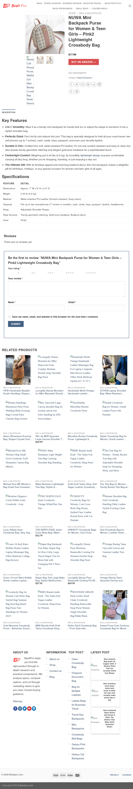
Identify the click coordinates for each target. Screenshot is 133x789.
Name (12, 302)
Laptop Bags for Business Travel (79, 704)
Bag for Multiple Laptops (76, 690)
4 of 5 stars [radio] (60, 273)
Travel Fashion (52, 3)
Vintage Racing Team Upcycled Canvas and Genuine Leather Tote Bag (113, 579)
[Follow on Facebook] (15, 708)
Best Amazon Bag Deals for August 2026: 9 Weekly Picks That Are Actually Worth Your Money (109, 666)
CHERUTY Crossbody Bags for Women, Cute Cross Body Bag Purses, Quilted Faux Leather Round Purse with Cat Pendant (82, 531)
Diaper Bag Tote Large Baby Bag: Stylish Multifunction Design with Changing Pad (50, 579)
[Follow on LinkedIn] (34, 708)
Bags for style (113, 3)
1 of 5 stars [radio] (12, 273)
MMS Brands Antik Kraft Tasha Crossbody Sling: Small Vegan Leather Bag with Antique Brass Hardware (48, 627)
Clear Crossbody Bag (78, 663)
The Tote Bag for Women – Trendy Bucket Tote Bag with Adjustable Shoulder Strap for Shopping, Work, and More (114, 486)
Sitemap (17, 701)
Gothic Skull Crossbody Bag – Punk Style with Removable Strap (82, 627)
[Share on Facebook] (71, 84)
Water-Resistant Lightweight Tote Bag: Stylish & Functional (49, 486)
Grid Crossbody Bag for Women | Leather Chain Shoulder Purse (112, 531)
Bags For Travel (92, 3)
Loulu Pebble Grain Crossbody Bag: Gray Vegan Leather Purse (18, 531)
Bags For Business (62, 8)
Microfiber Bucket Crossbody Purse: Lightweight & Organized (82, 438)
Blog (52, 676)
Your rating (14, 268)
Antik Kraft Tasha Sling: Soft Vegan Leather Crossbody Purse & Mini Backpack (82, 486)
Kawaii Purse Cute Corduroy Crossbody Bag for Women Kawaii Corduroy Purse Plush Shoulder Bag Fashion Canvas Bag (114, 627)
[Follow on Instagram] (20, 708)
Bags (39, 3)
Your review (15, 278)
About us (54, 659)
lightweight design (90, 155)
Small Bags (82, 8)
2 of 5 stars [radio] (26, 273)
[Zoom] (29, 50)
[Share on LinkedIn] (99, 84)
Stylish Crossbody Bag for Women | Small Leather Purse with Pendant (113, 438)
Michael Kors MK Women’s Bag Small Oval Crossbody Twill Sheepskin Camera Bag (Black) (18, 486)
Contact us (55, 670)
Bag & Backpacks (90, 13)
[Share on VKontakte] (93, 84)
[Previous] (29, 34)
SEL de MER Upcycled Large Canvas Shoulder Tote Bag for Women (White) (50, 438)
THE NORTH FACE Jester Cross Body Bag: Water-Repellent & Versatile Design (50, 531)
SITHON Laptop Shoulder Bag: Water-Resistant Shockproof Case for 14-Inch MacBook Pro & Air (115, 392)
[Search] (130, 6)
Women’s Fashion (72, 3)
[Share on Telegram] (76, 91)
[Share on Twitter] (76, 84)
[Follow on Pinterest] (29, 708)
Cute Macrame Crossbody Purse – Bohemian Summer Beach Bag (17, 627)
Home (72, 13)
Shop (52, 664)
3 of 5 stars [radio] (42, 273)
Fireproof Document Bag (77, 676)
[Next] (60, 34)
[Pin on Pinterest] (88, 84)
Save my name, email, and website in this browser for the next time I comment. (55, 316)
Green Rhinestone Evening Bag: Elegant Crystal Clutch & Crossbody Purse (17, 438)
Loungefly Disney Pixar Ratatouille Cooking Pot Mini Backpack (82, 579)
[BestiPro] (15, 6)
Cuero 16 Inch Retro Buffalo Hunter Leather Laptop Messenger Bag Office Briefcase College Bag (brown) (17, 579)
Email (72, 302)
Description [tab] (8, 112)
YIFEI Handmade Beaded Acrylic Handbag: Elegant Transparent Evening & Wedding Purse (16, 392)
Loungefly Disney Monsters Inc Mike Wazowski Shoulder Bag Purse (50, 392)
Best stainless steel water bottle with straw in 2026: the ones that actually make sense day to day (109, 691)
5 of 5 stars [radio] (80, 273)
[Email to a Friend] (82, 84)
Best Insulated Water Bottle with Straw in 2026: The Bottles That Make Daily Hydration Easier (109, 718)
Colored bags (99, 8)
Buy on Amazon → (83, 62)
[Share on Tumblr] (71, 91)
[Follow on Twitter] (24, 708)
